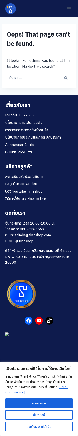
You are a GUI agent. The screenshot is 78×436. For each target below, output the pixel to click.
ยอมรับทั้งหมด (39, 403)
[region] (39, 399)
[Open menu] (69, 8)
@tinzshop (24, 241)
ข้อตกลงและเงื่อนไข (19, 144)
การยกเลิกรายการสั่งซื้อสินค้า (26, 130)
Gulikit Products (18, 152)
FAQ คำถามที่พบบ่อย (21, 183)
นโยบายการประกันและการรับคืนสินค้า (33, 137)
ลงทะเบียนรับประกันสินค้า (24, 176)
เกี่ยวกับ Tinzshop (19, 115)
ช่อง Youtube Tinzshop (23, 191)
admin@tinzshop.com (33, 235)
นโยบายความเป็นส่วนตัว (23, 122)
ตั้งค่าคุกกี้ (39, 415)
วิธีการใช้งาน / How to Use (25, 198)
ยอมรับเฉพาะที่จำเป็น (39, 427)
